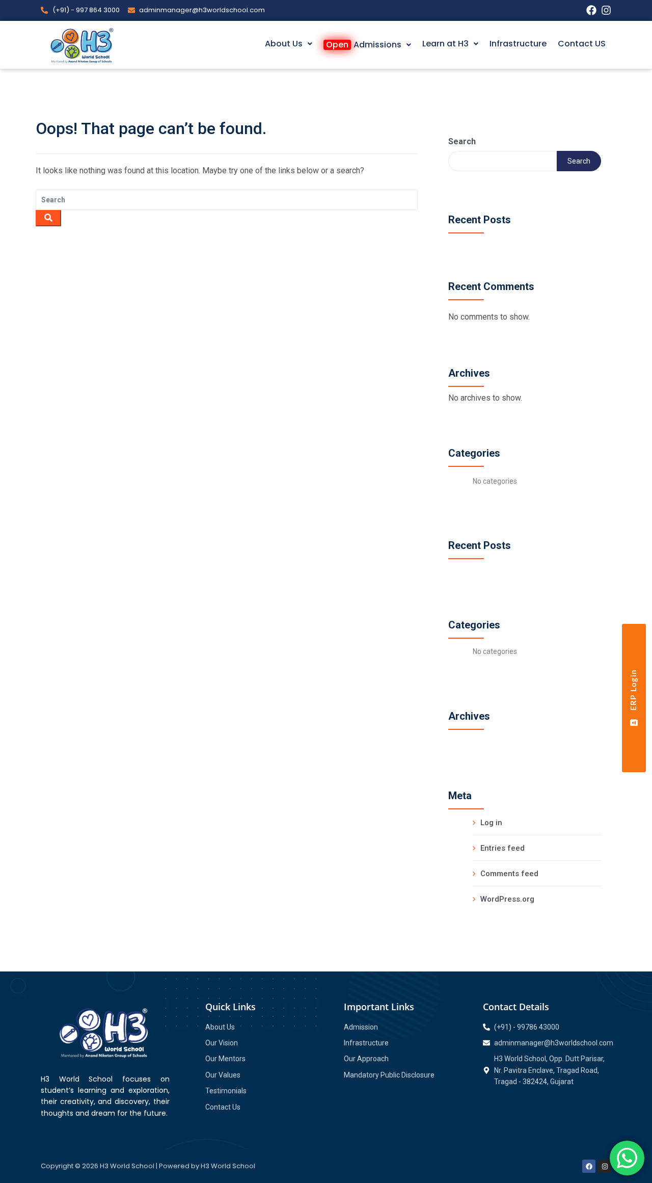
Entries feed (502, 848)
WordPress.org (507, 899)
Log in (491, 822)
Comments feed (509, 873)
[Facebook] (591, 10)
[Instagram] (606, 10)
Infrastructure (518, 43)
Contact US (582, 43)
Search (462, 141)
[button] (288, 44)
